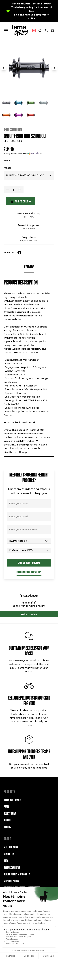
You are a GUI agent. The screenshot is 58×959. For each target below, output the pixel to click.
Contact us (9, 854)
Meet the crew (11, 847)
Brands (7, 827)
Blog (6, 861)
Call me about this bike (29, 562)
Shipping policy (11, 881)
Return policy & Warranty (17, 874)
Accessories (10, 813)
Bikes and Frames (12, 800)
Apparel (7, 820)
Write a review (29, 614)
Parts (6, 807)
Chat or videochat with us (29, 572)
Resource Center (12, 867)
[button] (29, 153)
